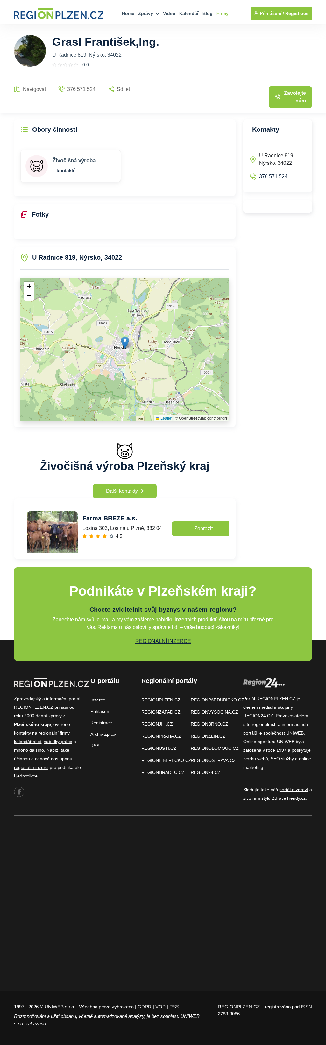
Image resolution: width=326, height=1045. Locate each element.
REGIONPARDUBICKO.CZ (217, 699)
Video (169, 13)
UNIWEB (295, 732)
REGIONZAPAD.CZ (161, 711)
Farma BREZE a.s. (109, 518)
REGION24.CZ (206, 772)
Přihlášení (100, 711)
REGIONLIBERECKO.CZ (166, 760)
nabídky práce (58, 741)
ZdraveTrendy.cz (289, 798)
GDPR (145, 1006)
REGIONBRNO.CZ (209, 724)
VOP (160, 1006)
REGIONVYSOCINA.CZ (214, 711)
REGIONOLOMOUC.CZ (215, 748)
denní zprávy (49, 715)
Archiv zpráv (103, 734)
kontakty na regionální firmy (41, 732)
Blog (207, 13)
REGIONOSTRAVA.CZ (213, 760)
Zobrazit (203, 528)
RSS (94, 745)
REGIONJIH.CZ (157, 724)
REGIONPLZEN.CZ (161, 699)
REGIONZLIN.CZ (208, 736)
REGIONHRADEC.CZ (163, 772)
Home (128, 13)
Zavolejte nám (295, 96)
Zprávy (146, 13)
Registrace (296, 13)
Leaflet (165, 418)
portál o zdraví (293, 789)
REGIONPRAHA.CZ (161, 736)
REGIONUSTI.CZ (158, 748)
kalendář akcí (27, 741)
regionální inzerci (31, 767)
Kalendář (189, 13)
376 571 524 (273, 176)
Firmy (222, 13)
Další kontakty (122, 491)
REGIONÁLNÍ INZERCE (163, 641)
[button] (125, 342)
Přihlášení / (271, 13)
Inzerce (97, 699)
